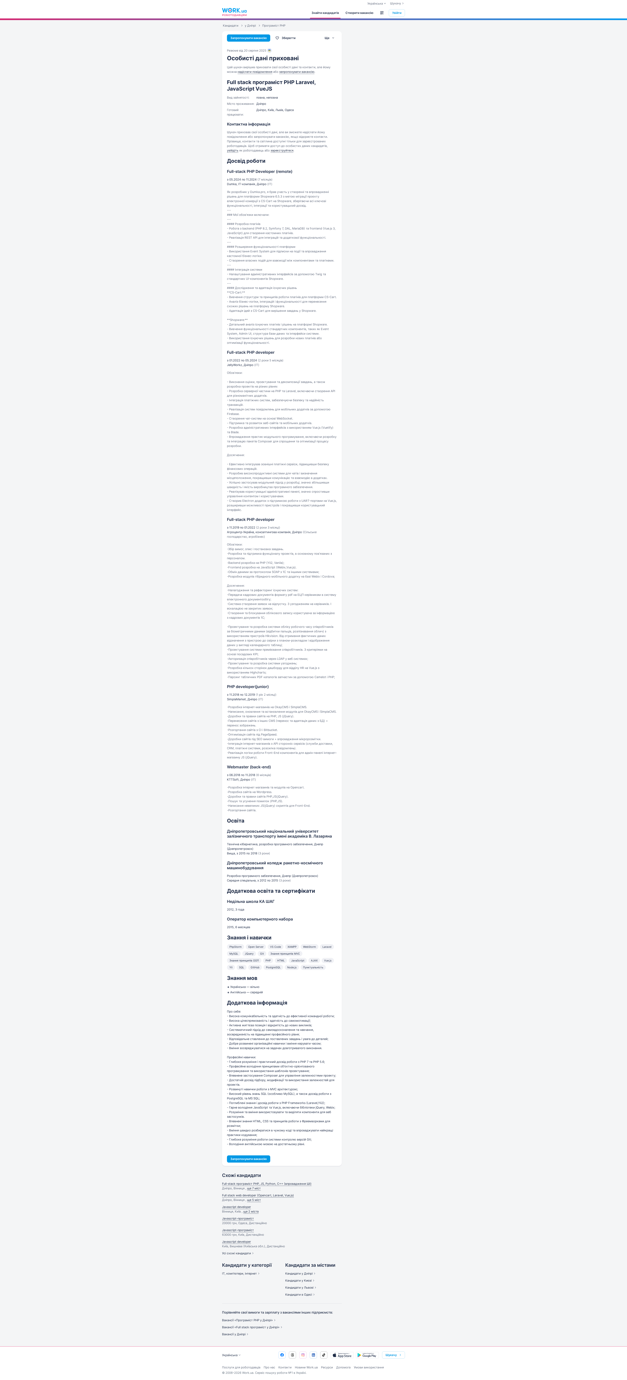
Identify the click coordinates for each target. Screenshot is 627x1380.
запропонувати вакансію (296, 71)
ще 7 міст (254, 1188)
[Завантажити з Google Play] (367, 1355)
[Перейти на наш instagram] (302, 1355)
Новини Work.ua (306, 1367)
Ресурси (327, 1367)
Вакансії (234, 1334)
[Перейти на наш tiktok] (323, 1355)
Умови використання (369, 1367)
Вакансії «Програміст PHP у (247, 1320)
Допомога (343, 1367)
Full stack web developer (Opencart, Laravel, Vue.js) (258, 1195)
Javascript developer (236, 1207)
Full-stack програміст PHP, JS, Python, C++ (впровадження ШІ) (267, 1183)
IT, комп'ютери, (239, 1273)
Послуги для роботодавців (241, 1367)
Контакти (285, 1367)
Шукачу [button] (391, 1355)
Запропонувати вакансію (248, 38)
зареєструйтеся (282, 150)
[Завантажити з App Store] (342, 1355)
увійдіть (232, 150)
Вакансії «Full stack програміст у (251, 1327)
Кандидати (299, 1273)
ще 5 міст (254, 1200)
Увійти (397, 13)
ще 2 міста (251, 1211)
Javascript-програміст (238, 1218)
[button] (382, 12)
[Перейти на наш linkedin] (313, 1355)
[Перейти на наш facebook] (282, 1355)
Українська (230, 1355)
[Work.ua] (234, 12)
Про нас (269, 1367)
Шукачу (395, 3)
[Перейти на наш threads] (292, 1355)
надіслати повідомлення (255, 71)
